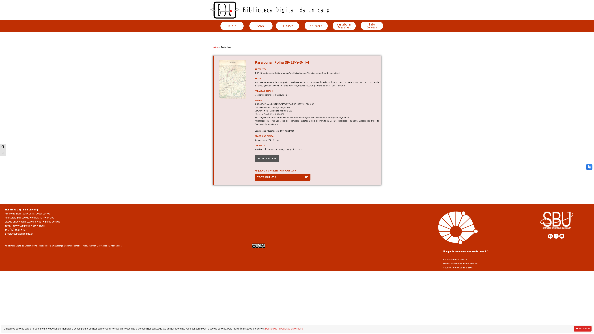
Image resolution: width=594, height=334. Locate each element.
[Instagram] (556, 236)
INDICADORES (268, 158)
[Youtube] (561, 236)
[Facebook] (550, 236)
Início (216, 47)
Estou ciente (583, 328)
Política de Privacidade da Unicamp (284, 328)
